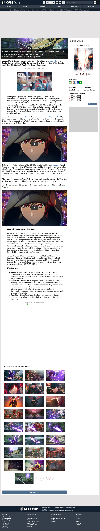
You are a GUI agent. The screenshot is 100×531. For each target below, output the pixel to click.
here (4, 175)
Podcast (91, 7)
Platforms (74, 7)
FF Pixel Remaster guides (82, 10)
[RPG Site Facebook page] (47, 2)
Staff (3, 521)
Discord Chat (30, 523)
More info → (92, 104)
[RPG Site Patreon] (60, 2)
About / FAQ (6, 517)
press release (54, 61)
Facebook (30, 520)
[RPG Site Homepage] (11, 2)
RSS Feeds (5, 528)
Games (58, 7)
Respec (53, 517)
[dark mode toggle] (96, 2)
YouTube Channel (32, 518)
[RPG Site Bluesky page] (53, 2)
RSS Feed (29, 526)
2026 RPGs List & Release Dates (19, 10)
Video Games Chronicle (58, 518)
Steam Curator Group (33, 521)
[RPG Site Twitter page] (44, 2)
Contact (4, 526)
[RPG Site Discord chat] (57, 2)
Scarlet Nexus (83, 45)
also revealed (23, 117)
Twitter (29, 517)
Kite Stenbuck (22, 57)
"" (54, 117)
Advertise (5, 524)
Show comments (34, 492)
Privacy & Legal (6, 520)
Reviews (42, 7)
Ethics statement (7, 518)
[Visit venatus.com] (47, 88)
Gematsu (53, 521)
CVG (52, 520)
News (9, 7)
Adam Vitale (8, 57)
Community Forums (32, 524)
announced (55, 165)
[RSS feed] (63, 2)
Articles (25, 7)
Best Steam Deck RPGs (39, 10)
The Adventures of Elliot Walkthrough (60, 10)
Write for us (5, 523)
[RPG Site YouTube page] (50, 2)
